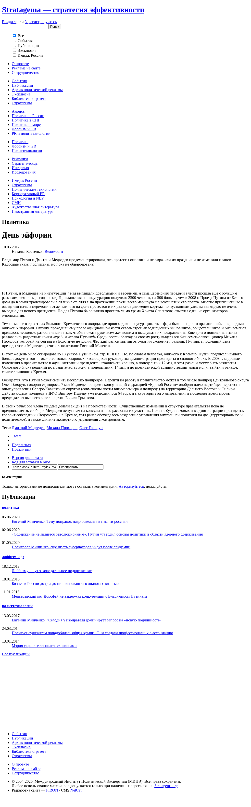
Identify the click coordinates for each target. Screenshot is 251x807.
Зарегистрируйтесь (41, 22)
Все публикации (16, 654)
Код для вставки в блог (31, 462)
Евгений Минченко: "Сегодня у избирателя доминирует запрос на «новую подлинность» (87, 620)
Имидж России (24, 180)
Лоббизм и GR (24, 129)
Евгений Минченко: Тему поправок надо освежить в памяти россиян (70, 521)
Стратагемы (22, 103)
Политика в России (28, 116)
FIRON (52, 790)
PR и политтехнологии (31, 133)
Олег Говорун (91, 428)
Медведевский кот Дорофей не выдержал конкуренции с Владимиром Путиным (79, 596)
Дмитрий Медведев (28, 428)
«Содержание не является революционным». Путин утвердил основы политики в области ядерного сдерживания (107, 534)
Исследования (24, 172)
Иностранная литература (32, 211)
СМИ (16, 203)
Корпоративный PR (28, 194)
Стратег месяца (25, 163)
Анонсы (18, 111)
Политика (20, 142)
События (19, 81)
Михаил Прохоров (62, 428)
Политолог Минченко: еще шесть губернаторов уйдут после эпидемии (71, 547)
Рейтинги (20, 159)
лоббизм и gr (13, 557)
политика (10, 507)
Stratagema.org (166, 786)
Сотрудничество (25, 72)
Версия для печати (27, 458)
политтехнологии (17, 606)
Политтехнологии (27, 150)
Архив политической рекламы (37, 90)
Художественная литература (35, 207)
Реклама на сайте (26, 68)
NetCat (75, 790)
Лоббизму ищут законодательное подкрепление (52, 571)
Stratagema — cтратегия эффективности (73, 9)
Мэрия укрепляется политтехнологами (44, 646)
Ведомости (54, 251)
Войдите (9, 22)
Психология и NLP (28, 198)
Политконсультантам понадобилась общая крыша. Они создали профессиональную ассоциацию (92, 633)
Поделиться (21, 445)
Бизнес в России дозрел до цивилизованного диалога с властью (65, 583)
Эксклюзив (21, 94)
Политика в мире (26, 124)
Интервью (20, 168)
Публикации (22, 85)
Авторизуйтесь (131, 486)
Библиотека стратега (29, 98)
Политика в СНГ (26, 120)
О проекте (20, 64)
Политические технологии (34, 189)
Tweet (16, 436)
